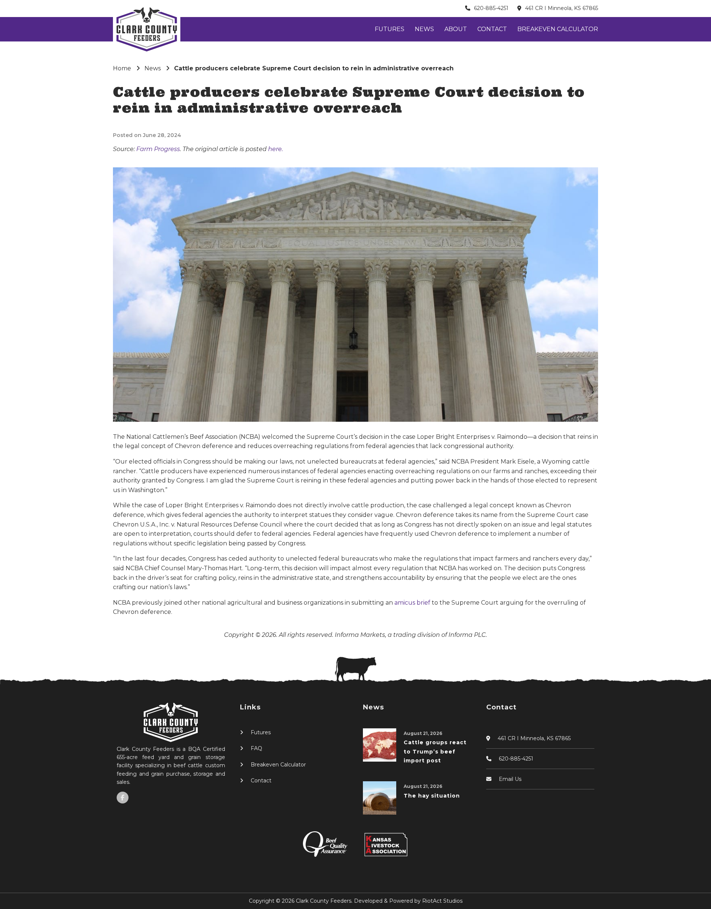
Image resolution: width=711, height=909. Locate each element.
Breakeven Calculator (557, 29)
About (455, 29)
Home (122, 68)
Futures (389, 29)
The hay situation (432, 795)
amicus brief (413, 602)
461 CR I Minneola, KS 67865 (561, 8)
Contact (492, 29)
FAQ (256, 748)
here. (275, 149)
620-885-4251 (491, 8)
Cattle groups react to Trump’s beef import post (435, 751)
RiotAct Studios (442, 901)
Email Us (510, 779)
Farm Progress (158, 149)
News (424, 29)
